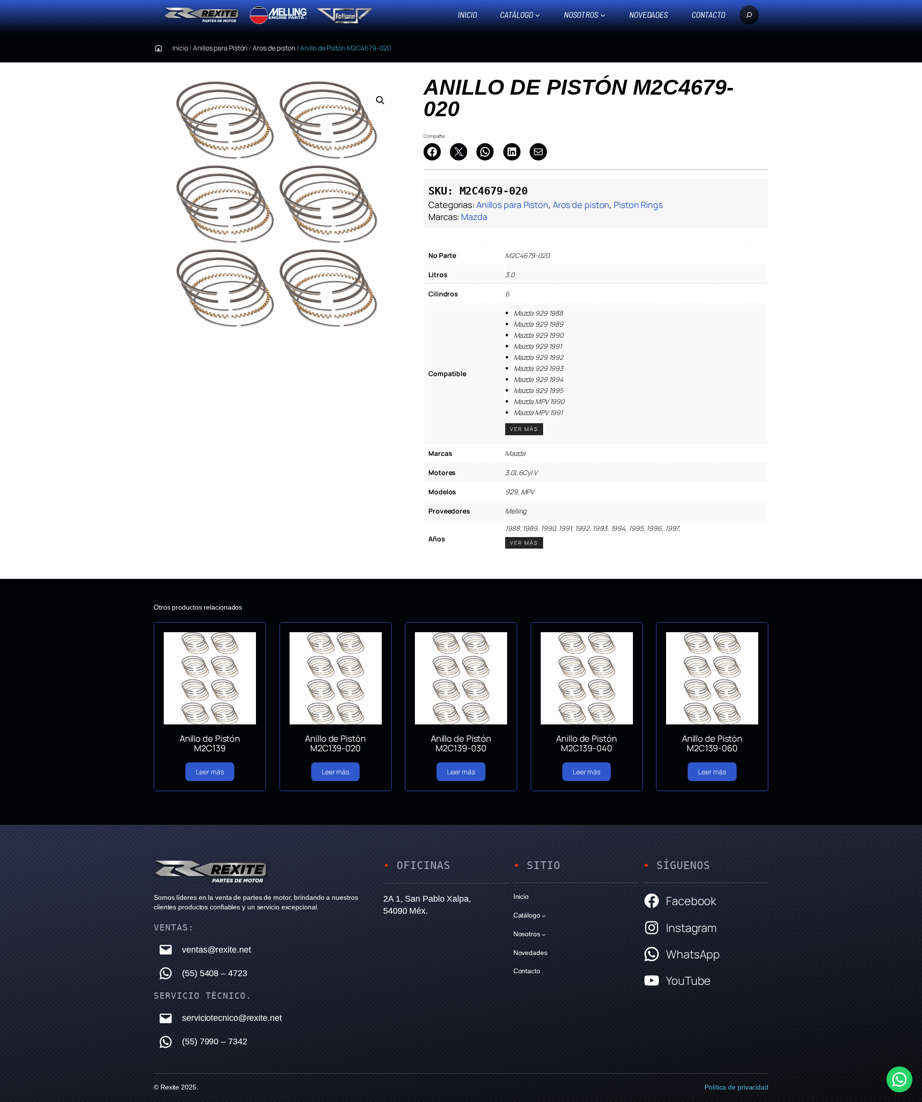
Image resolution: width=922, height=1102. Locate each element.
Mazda (474, 216)
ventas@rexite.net (216, 950)
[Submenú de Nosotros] (603, 14)
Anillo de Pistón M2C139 (210, 743)
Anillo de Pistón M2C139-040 (586, 743)
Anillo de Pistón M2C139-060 (712, 743)
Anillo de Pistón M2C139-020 (335, 743)
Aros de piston (274, 47)
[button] (380, 100)
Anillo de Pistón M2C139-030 (461, 743)
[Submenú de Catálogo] (537, 14)
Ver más (524, 428)
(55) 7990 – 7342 (214, 1041)
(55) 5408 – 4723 (214, 973)
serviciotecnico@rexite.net (231, 1018)
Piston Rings (638, 204)
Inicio (467, 14)
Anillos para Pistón (220, 47)
